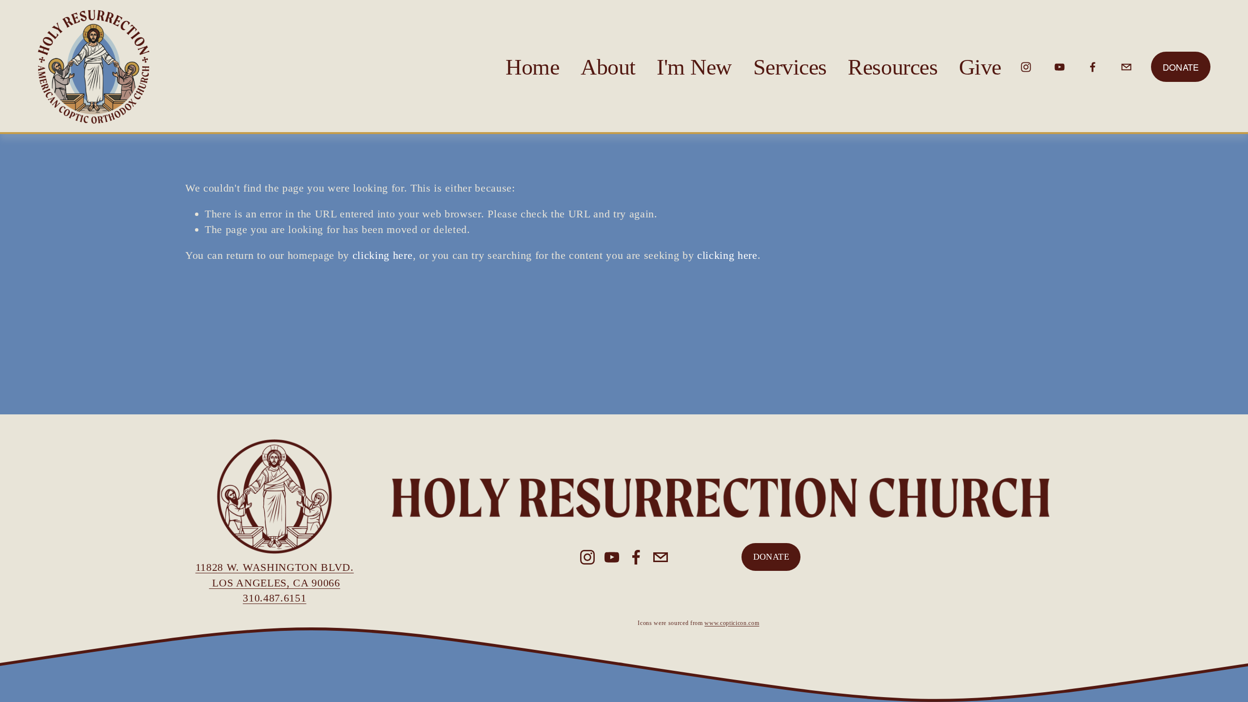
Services (790, 67)
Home (532, 67)
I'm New (694, 67)
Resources (892, 67)
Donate (1181, 66)
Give (980, 67)
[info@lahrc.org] (1126, 67)
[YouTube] (1059, 67)
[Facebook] (1093, 67)
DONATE (771, 557)
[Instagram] (1026, 67)
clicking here (382, 255)
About (608, 67)
